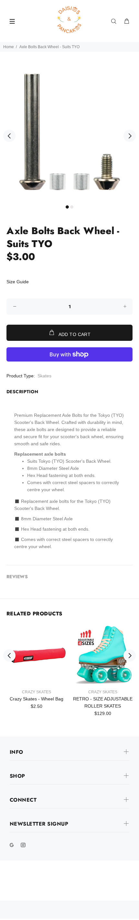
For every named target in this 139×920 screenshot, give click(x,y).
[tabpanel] (69, 131)
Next (129, 136)
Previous (9, 136)
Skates (44, 375)
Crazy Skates (36, 692)
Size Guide (17, 281)
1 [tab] (67, 207)
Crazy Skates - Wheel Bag (36, 698)
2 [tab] (71, 207)
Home (8, 47)
